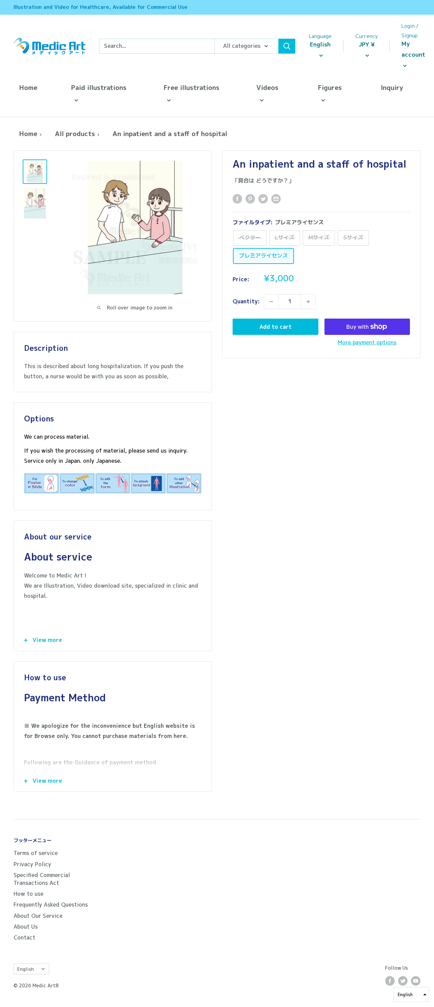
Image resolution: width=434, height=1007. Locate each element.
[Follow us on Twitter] (403, 981)
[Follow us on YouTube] (415, 981)
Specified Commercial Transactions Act (42, 878)
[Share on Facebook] (237, 199)
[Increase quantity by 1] (308, 301)
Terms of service (36, 853)
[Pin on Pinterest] (250, 199)
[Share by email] (276, 199)
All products (75, 133)
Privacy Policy (32, 864)
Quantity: (246, 301)
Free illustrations (191, 87)
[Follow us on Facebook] (390, 981)
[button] (411, 994)
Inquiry (392, 87)
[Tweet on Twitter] (263, 199)
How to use (28, 893)
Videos (267, 87)
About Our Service (38, 915)
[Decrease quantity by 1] (271, 301)
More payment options (367, 342)
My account (413, 49)
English (25, 969)
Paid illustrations (98, 87)
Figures (330, 87)
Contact (24, 937)
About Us (26, 926)
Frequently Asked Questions (51, 904)
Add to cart (275, 326)
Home (28, 87)
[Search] (286, 46)
